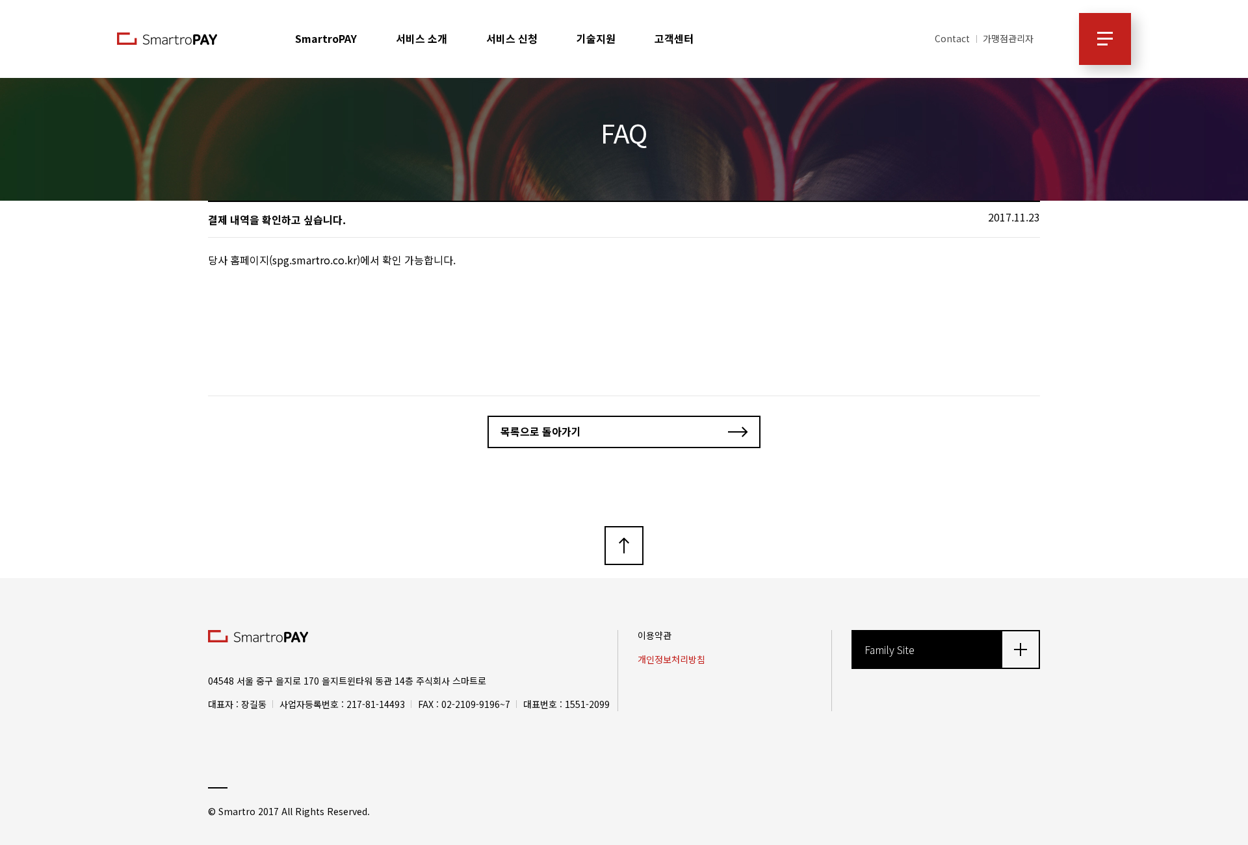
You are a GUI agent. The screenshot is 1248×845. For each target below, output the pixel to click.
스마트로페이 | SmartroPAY (167, 38)
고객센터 (674, 38)
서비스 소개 (421, 38)
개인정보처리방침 (671, 659)
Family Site (889, 649)
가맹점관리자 (1008, 38)
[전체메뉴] (1105, 39)
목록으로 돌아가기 (540, 431)
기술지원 (596, 38)
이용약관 (654, 635)
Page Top (624, 545)
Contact (952, 38)
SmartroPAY (326, 38)
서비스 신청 (512, 38)
